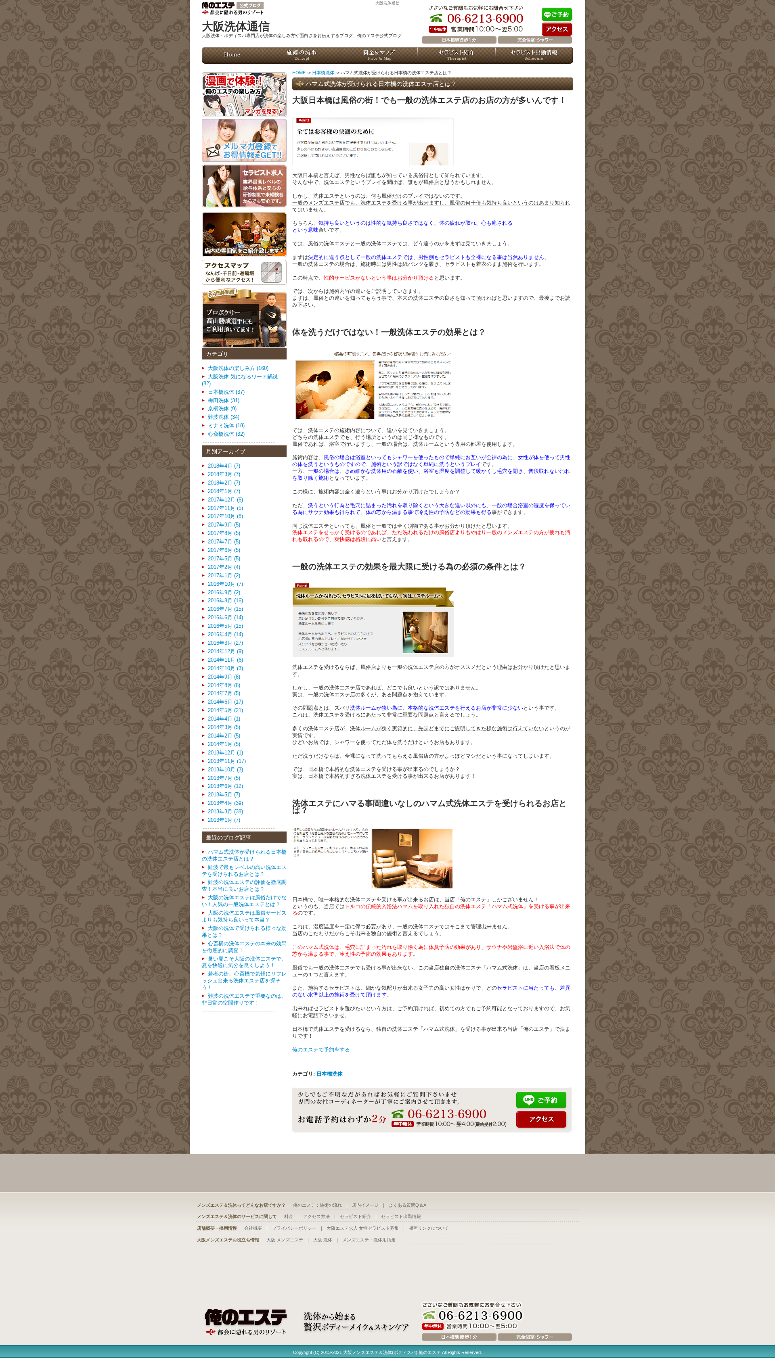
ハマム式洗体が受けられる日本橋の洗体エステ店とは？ (244, 855)
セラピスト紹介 (355, 1216)
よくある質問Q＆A (407, 1205)
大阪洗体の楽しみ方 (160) (238, 368)
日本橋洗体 (323, 72)
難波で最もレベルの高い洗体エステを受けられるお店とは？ (244, 870)
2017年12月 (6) (225, 500)
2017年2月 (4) (224, 567)
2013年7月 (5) (224, 778)
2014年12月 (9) (225, 651)
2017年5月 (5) (224, 559)
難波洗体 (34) (223, 417)
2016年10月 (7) (225, 584)
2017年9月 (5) (224, 525)
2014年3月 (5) (224, 727)
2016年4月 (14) (225, 634)
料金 (288, 1216)
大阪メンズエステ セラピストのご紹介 (457, 55)
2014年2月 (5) (224, 736)
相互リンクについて (429, 1228)
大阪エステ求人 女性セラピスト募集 (363, 1228)
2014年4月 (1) (224, 719)
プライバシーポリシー (294, 1228)
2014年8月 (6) (224, 685)
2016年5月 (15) (225, 626)
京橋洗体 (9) (222, 408)
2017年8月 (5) (224, 533)
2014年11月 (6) (225, 660)
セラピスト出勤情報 (401, 1216)
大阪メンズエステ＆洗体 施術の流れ (301, 55)
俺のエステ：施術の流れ (317, 1205)
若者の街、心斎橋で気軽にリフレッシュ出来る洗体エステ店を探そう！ (244, 980)
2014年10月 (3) (225, 668)
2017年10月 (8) (225, 516)
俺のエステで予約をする (321, 1050)
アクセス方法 (316, 1216)
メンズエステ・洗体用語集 (369, 1239)
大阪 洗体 (322, 1239)
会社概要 (253, 1228)
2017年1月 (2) (224, 575)
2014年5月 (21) (225, 710)
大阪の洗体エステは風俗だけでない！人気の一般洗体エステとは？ (244, 900)
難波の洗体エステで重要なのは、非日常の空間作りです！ (244, 999)
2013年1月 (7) (224, 820)
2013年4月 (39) (225, 803)
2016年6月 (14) (225, 617)
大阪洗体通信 (387, 3)
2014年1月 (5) (224, 744)
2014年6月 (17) (225, 702)
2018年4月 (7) (224, 466)
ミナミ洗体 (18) (226, 425)
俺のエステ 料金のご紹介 (379, 55)
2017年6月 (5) (224, 550)
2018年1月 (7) (224, 491)
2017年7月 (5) (224, 542)
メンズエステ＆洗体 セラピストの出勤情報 (534, 55)
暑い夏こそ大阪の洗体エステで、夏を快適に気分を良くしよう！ (244, 962)
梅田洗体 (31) (223, 400)
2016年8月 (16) (225, 601)
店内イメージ (365, 1205)
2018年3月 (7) (224, 474)
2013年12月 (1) (225, 753)
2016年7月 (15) (225, 609)
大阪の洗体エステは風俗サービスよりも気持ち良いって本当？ (244, 916)
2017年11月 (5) (225, 508)
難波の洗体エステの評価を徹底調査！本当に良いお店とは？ (244, 885)
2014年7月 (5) (224, 693)
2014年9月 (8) (224, 677)
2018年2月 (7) (224, 483)
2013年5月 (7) (224, 795)
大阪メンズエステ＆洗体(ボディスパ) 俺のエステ (392, 1352)
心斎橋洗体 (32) (226, 434)
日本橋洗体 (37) (226, 392)
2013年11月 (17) (227, 761)
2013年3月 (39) (225, 812)
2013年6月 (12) (225, 786)
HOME (299, 72)
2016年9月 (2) (224, 592)
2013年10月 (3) (225, 770)
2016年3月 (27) (225, 643)
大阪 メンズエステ (284, 1239)
